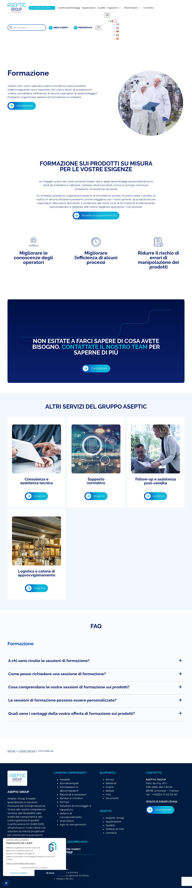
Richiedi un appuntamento (99, 215)
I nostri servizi (26, 751)
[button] (96, 662)
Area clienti (60, 27)
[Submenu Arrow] (52, 8)
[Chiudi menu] (107, 15)
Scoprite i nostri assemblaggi (68, 850)
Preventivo (85, 27)
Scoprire (39, 496)
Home (11, 751)
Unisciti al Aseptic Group (161, 801)
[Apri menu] (98, 27)
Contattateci (24, 105)
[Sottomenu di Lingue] (115, 21)
